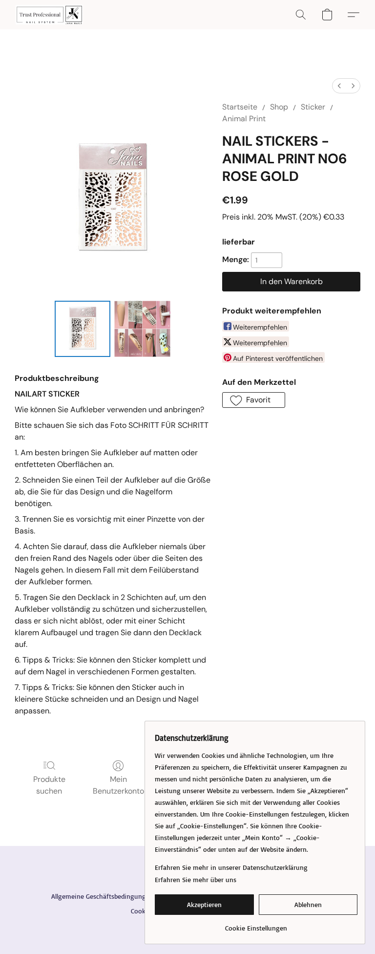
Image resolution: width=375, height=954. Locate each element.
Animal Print (244, 118)
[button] (49, 14)
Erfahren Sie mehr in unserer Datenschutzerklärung (231, 867)
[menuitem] (339, 86)
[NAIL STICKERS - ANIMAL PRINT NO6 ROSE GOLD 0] (83, 329)
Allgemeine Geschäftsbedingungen (102, 896)
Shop (279, 107)
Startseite (239, 107)
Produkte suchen (49, 785)
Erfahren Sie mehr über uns (195, 879)
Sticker (313, 107)
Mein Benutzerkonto (118, 785)
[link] (256, 924)
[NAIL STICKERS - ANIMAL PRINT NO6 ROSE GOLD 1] (142, 329)
